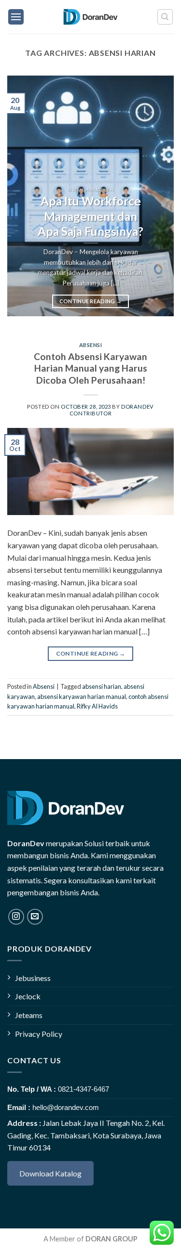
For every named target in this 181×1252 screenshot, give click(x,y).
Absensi (90, 345)
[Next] (158, 196)
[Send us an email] (35, 917)
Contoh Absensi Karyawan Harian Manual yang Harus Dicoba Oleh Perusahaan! (90, 368)
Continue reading (90, 301)
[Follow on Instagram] (16, 917)
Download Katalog (50, 1173)
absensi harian (101, 686)
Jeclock (28, 996)
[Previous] (22, 196)
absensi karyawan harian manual (81, 696)
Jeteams (28, 1015)
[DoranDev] (90, 17)
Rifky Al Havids (97, 706)
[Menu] (16, 17)
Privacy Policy (38, 1033)
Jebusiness (33, 977)
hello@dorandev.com (65, 1107)
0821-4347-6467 (83, 1089)
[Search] (165, 17)
